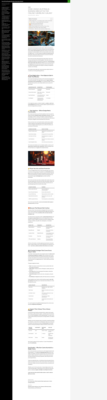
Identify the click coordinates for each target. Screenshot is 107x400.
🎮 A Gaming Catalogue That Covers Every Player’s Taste (39, 26)
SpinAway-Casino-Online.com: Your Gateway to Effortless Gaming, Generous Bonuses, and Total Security (39, 386)
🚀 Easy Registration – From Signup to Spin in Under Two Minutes (40, 20)
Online (29, 7)
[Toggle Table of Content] (51, 19)
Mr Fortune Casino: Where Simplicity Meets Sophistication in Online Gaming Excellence (40, 381)
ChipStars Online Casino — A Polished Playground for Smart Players (6, 21)
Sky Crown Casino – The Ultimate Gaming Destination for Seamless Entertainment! (6, 70)
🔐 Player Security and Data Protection (36, 23)
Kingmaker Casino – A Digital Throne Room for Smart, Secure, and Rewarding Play (6, 51)
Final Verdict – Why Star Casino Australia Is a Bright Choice (39, 28)
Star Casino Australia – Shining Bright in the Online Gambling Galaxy (6, 40)
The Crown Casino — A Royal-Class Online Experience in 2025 (6, 28)
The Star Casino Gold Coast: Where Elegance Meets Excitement (6, 74)
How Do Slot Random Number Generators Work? (12, 1)
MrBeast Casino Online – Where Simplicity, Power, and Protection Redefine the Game (6, 54)
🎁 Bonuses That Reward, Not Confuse (36, 24)
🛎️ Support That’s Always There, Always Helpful (37, 27)
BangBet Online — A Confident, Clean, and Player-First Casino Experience (6, 24)
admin (38, 15)
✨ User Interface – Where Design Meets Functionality (38, 22)
